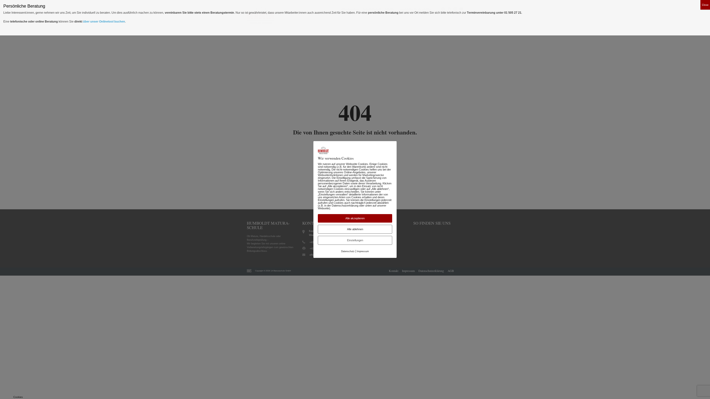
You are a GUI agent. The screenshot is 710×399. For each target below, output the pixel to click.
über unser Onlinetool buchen (104, 21)
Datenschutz (348, 251)
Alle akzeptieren (355, 218)
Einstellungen (355, 240)
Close (705, 4)
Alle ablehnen (355, 229)
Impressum (363, 251)
